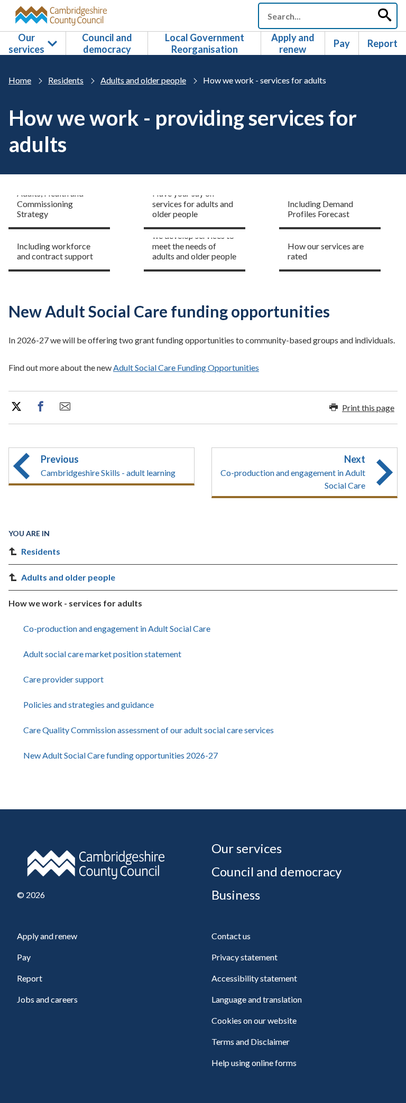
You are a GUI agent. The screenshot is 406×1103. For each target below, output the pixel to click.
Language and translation (256, 999)
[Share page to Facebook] (41, 407)
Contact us (231, 936)
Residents (66, 80)
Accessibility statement (254, 978)
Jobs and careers (47, 999)
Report (382, 43)
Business (235, 894)
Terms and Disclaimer (250, 1041)
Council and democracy (107, 43)
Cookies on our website (254, 1020)
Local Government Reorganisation (204, 43)
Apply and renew (293, 43)
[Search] (384, 16)
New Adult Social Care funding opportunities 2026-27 (120, 755)
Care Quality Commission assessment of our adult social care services (148, 730)
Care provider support (63, 679)
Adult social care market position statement (102, 654)
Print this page (368, 408)
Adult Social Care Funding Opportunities (186, 367)
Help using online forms (254, 1063)
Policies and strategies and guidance (88, 704)
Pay (342, 43)
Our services (26, 43)
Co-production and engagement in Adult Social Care (116, 628)
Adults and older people (143, 80)
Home (19, 80)
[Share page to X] (16, 407)
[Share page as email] (65, 407)
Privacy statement (244, 957)
